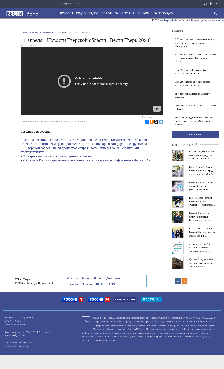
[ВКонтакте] (147, 122)
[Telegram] (161, 122)
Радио (93, 13)
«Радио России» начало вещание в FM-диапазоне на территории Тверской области (85, 140)
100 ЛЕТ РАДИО (162, 13)
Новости (66, 13)
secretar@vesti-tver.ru (15, 324)
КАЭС (77, 3)
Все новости (195, 134)
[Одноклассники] (152, 122)
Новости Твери (31, 121)
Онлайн (143, 13)
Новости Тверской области (55, 121)
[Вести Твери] (22, 13)
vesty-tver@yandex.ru (15, 335)
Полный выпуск (78, 121)
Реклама (128, 13)
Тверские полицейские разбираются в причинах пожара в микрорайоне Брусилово (85, 144)
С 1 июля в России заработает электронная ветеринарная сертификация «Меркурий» (86, 160)
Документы (110, 13)
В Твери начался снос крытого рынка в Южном (58, 156)
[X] (156, 122)
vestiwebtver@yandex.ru (16, 345)
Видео (81, 13)
